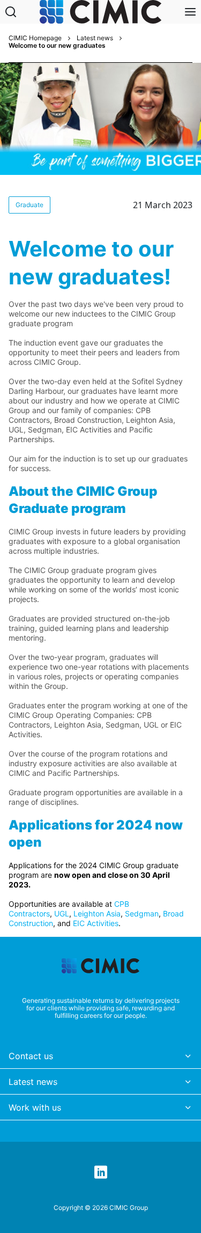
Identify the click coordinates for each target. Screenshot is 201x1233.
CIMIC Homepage (35, 38)
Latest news (95, 38)
